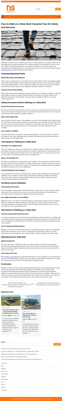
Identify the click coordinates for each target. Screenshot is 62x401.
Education (3, 376)
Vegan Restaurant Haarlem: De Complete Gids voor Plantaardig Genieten (19, 354)
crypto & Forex (4, 374)
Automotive (4, 363)
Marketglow (5, 315)
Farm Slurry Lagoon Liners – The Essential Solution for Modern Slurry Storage (10, 311)
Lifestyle (3, 387)
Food (2, 382)
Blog (2, 366)
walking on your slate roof (12, 256)
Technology (4, 390)
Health (2, 384)
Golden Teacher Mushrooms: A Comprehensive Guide (14, 356)
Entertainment (4, 379)
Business (3, 368)
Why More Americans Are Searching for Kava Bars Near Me (15, 348)
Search (3, 342)
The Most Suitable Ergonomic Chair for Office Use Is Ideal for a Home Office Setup (21, 359)
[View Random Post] (59, 17)
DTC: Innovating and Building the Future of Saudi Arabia (29, 315)
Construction (6, 307)
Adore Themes (46, 399)
